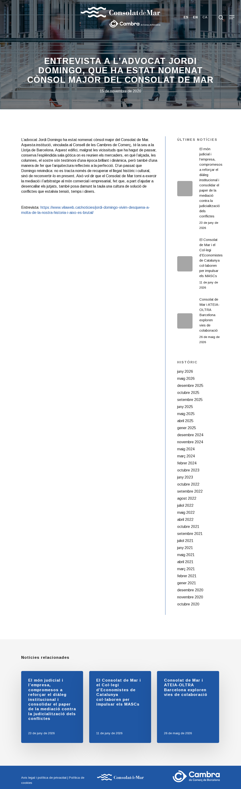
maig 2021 (186, 555)
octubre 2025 (188, 393)
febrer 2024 (187, 463)
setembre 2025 (190, 400)
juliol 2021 (185, 541)
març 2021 (186, 569)
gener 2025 (186, 428)
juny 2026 (185, 371)
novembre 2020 (190, 597)
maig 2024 (186, 449)
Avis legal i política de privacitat (43, 777)
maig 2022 (186, 512)
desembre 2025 (190, 386)
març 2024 (186, 456)
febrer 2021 (187, 576)
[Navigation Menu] (231, 17)
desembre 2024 (190, 435)
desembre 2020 (190, 590)
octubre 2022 (188, 484)
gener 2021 (186, 583)
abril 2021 (185, 562)
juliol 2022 (185, 505)
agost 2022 (186, 498)
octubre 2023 (188, 470)
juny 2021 (185, 548)
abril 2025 (185, 421)
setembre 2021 (190, 534)
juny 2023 (185, 477)
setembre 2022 (190, 491)
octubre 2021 (188, 527)
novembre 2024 (190, 442)
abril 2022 (185, 520)
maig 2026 (186, 379)
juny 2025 (185, 407)
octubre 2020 (188, 604)
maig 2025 (186, 414)
